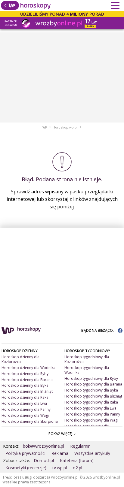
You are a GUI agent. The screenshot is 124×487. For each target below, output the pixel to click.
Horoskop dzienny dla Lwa (24, 403)
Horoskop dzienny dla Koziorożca (20, 359)
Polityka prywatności (25, 453)
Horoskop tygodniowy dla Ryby (91, 378)
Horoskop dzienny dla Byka (25, 385)
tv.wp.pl (59, 467)
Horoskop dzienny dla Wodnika (28, 367)
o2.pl (77, 467)
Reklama (59, 453)
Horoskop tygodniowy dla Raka (91, 402)
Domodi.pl (44, 460)
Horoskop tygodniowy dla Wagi (91, 420)
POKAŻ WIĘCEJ (60, 433)
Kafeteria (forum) (77, 460)
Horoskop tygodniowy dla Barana (93, 384)
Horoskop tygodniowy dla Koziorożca (86, 359)
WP (44, 127)
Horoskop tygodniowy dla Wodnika (86, 370)
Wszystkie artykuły (92, 453)
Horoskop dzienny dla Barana (27, 379)
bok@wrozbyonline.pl (43, 446)
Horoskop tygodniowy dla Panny (92, 414)
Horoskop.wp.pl (65, 127)
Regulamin (80, 446)
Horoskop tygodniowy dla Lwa (90, 408)
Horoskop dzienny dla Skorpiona (30, 421)
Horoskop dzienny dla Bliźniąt (27, 391)
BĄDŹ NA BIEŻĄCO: (98, 330)
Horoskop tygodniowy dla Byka (91, 390)
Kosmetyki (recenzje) (25, 467)
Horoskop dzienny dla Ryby (25, 373)
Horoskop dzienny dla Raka (25, 397)
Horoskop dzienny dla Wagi (25, 415)
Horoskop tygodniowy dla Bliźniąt (93, 396)
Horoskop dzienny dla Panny (26, 409)
